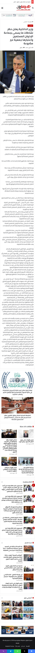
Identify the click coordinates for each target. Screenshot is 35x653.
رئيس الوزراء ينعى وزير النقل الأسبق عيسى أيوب (26, 441)
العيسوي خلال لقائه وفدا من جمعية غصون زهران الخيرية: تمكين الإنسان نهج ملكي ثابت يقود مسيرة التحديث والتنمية (12, 531)
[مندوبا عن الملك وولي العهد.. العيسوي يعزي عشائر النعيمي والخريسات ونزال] (29, 568)
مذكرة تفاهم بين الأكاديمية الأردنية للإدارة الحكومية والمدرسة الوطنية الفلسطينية (26, 470)
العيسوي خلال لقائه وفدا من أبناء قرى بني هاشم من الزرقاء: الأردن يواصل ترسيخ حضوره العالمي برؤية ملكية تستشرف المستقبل (12, 488)
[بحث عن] (33, 8)
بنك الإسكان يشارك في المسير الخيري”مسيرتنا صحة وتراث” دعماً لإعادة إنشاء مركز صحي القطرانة (12, 548)
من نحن (23, 646)
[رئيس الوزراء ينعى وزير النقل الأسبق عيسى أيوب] (26, 433)
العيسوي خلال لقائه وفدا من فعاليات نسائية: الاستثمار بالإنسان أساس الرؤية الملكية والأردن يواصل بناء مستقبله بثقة (11, 499)
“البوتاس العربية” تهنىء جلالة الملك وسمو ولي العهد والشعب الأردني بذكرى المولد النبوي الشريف (12, 558)
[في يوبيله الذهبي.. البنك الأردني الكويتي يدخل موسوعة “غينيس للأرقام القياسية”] (29, 577)
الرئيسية (30, 22)
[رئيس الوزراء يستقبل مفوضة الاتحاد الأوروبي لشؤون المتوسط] (9, 461)
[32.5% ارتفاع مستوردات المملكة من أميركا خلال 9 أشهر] (28, 617)
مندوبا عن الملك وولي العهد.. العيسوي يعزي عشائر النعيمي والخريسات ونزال (13, 568)
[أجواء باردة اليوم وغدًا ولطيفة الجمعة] (28, 610)
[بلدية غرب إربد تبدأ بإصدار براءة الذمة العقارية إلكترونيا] (6, 617)
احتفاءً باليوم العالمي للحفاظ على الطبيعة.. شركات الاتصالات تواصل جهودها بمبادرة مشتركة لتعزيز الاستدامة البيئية (12, 520)
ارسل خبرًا (17, 646)
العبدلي (25, 22)
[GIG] (17, 15)
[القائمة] (2, 8)
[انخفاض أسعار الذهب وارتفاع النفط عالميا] (6, 610)
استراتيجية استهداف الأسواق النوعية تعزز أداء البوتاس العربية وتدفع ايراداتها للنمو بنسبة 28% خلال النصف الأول (12, 510)
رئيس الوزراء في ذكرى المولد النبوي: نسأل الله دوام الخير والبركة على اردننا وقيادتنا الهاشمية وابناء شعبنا (12, 586)
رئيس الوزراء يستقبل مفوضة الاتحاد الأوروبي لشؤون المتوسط (10, 469)
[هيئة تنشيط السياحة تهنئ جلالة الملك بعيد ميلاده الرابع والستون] (17, 617)
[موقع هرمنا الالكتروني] (23, 7)
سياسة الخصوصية (9, 646)
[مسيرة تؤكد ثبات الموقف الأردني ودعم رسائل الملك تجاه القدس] (17, 610)
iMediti (17, 643)
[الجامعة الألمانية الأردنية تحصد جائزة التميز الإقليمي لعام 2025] (6, 603)
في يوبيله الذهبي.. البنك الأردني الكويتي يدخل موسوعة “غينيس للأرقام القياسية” (13, 576)
